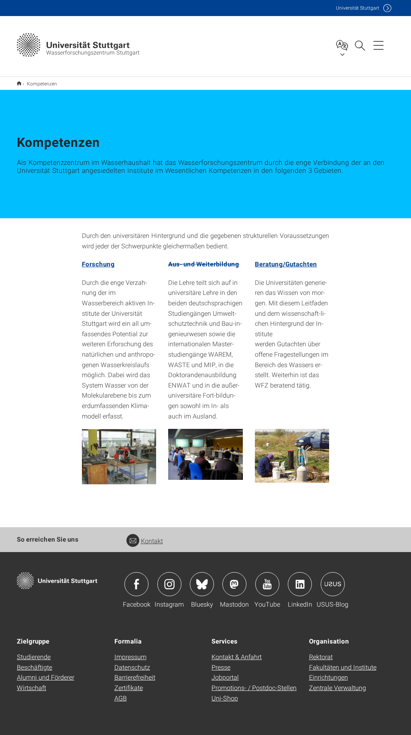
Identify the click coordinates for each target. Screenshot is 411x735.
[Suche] (359, 45)
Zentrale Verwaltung (337, 687)
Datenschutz (132, 667)
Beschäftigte (34, 667)
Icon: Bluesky (202, 584)
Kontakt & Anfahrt (237, 656)
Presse (221, 667)
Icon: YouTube (267, 584)
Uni (357, 8)
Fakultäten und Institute (342, 667)
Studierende (34, 656)
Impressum (130, 656)
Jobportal (225, 677)
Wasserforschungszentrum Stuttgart (19, 83)
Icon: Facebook (136, 584)
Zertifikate (128, 687)
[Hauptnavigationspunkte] (378, 45)
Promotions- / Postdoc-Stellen (254, 687)
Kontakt (152, 540)
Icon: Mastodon (234, 584)
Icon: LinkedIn (300, 584)
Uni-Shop (225, 698)
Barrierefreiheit (134, 677)
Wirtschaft (31, 687)
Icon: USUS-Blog (333, 584)
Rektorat (321, 656)
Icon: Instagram (169, 584)
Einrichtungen (328, 677)
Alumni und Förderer (45, 677)
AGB (120, 698)
